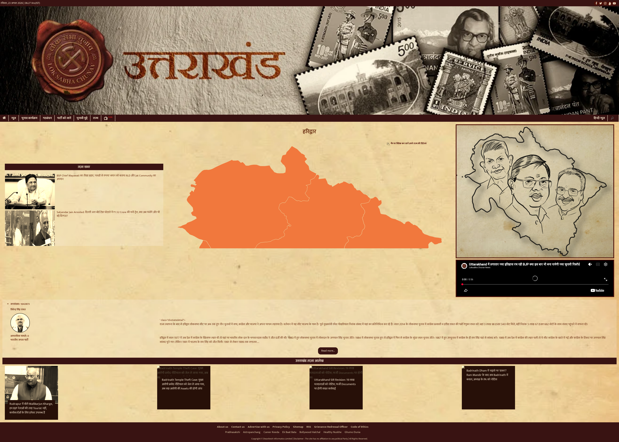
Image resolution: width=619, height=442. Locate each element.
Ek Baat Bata (289, 432)
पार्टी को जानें (64, 118)
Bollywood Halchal (310, 432)
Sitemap (298, 427)
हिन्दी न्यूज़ (599, 118)
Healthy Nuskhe (333, 432)
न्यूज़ (13, 118)
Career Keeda (271, 432)
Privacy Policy (281, 427)
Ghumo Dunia (352, 432)
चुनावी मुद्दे (82, 118)
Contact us (238, 427)
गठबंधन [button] (47, 118)
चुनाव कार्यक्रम (29, 118)
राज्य (95, 118)
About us (222, 427)
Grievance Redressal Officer (331, 427)
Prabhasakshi (232, 432)
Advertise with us (259, 427)
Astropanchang (251, 432)
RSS (308, 427)
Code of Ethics (359, 427)
